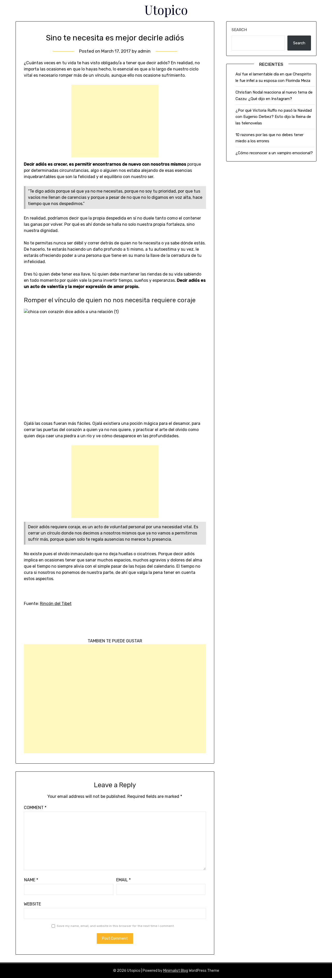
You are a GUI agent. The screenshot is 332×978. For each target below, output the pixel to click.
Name (31, 879)
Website (32, 904)
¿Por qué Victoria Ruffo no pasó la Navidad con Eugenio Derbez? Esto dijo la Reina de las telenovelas (274, 116)
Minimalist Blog (175, 970)
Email (123, 879)
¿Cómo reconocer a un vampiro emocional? (274, 153)
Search (239, 29)
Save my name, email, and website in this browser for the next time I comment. (116, 926)
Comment (35, 807)
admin (144, 51)
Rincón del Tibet (56, 603)
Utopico (166, 9)
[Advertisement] (114, 121)
